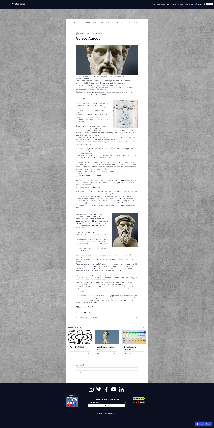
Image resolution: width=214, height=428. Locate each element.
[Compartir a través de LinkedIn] (85, 312)
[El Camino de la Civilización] (134, 337)
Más (135, 22)
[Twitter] (98, 389)
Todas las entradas (75, 22)
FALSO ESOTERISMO (77, 347)
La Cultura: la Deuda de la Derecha (106, 348)
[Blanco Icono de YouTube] (113, 389)
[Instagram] (91, 389)
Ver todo (143, 327)
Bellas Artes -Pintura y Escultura (110, 22)
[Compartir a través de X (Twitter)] (81, 312)
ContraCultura (90, 22)
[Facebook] (106, 389)
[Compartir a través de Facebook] (77, 312)
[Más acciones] (137, 34)
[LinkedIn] (121, 389)
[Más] (72, 402)
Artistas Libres (18, 4)
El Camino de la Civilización (130, 348)
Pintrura (127, 22)
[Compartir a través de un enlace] (89, 312)
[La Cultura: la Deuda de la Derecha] (107, 337)
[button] (204, 4)
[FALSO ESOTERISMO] (80, 337)
